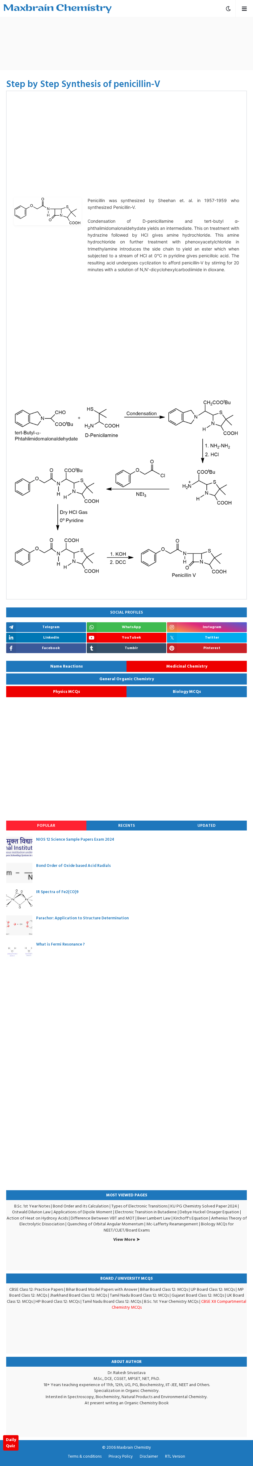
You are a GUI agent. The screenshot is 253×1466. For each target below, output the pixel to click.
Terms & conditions (85, 1457)
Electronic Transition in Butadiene (146, 1211)
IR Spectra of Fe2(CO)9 (57, 892)
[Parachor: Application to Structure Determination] (19, 925)
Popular (46, 825)
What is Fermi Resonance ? (60, 944)
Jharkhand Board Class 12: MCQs (78, 1295)
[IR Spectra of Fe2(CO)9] (19, 899)
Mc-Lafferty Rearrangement (172, 1224)
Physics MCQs (66, 691)
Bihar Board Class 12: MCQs (164, 1289)
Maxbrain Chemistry (134, 1447)
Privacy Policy (121, 1457)
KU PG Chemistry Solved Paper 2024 (203, 1206)
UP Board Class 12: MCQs (213, 1289)
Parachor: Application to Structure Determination (82, 918)
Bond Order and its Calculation (81, 1206)
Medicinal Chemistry (186, 666)
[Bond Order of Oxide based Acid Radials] (19, 873)
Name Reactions (66, 666)
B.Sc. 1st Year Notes (32, 1206)
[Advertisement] (126, 43)
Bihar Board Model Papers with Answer (101, 1289)
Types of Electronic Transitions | (140, 1206)
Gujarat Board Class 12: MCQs (198, 1295)
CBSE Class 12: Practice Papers (36, 1289)
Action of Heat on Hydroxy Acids (37, 1218)
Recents (126, 825)
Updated (206, 825)
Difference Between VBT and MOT (103, 1218)
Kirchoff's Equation (190, 1218)
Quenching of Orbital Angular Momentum (105, 1224)
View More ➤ (126, 1239)
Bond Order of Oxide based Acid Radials (73, 865)
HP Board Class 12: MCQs (57, 1301)
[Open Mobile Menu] (244, 8)
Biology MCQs (187, 691)
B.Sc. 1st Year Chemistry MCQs (171, 1301)
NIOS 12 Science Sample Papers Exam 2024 (75, 839)
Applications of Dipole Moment (82, 1211)
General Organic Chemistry (126, 679)
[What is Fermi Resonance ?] (19, 952)
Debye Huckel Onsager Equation (209, 1211)
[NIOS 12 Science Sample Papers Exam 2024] (19, 847)
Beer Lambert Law (154, 1218)
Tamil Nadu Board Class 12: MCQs (139, 1295)
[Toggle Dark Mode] (228, 8)
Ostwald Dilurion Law (31, 1211)
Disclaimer (149, 1457)
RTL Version (175, 1457)
